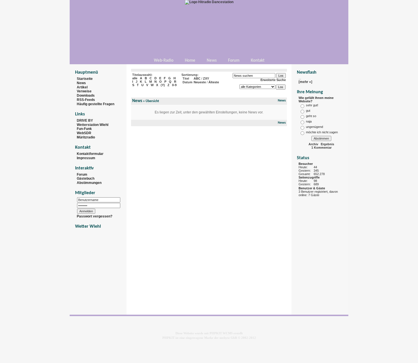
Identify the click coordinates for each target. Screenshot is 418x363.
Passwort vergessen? (94, 216)
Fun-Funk (84, 129)
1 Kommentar (321, 147)
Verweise (84, 91)
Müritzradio (86, 137)
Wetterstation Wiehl (92, 124)
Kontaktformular (90, 154)
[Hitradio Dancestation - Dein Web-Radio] (209, 2)
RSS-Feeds (86, 100)
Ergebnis (327, 144)
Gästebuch (85, 179)
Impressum (86, 158)
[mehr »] (305, 82)
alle (134, 78)
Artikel (82, 87)
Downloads (86, 96)
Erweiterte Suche (273, 80)
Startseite (85, 79)
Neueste (200, 82)
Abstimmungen (89, 183)
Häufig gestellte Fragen (95, 104)
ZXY (206, 78)
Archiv (313, 144)
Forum (233, 61)
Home (190, 61)
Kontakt (257, 61)
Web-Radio (163, 61)
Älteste (213, 82)
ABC (197, 78)
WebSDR (84, 133)
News (212, 61)
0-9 (174, 85)
